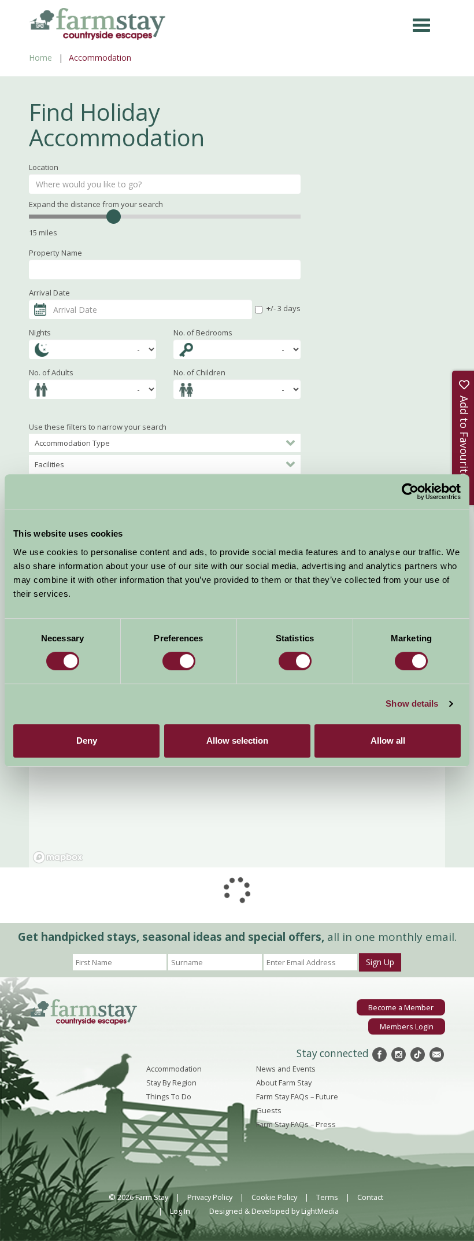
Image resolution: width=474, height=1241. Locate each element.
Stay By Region (171, 1082)
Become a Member (401, 1007)
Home (40, 57)
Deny (86, 740)
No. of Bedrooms (202, 332)
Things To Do (168, 1096)
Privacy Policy (209, 1197)
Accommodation (174, 1068)
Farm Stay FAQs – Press (296, 1124)
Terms (327, 1197)
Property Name (55, 252)
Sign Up (380, 961)
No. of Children (199, 372)
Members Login (407, 1026)
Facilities (49, 464)
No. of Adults (51, 372)
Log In (180, 1211)
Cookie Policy (274, 1197)
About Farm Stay (284, 1082)
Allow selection (237, 740)
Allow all (388, 740)
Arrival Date (49, 292)
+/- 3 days (283, 308)
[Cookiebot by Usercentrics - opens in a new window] (410, 491)
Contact (370, 1197)
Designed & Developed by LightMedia (274, 1211)
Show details (412, 703)
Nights (40, 332)
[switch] (178, 661)
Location (43, 167)
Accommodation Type (72, 443)
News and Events (286, 1068)
